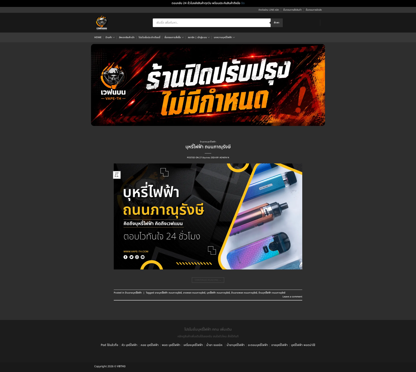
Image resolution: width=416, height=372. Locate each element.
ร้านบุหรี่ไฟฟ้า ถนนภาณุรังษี (271, 293)
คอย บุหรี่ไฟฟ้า (150, 345)
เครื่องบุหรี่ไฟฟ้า (193, 345)
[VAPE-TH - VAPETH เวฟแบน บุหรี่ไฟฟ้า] (101, 22)
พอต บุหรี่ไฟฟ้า (171, 345)
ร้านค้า (109, 37)
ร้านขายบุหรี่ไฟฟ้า (208, 141)
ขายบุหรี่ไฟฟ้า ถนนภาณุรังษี (168, 293)
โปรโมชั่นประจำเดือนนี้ (149, 37)
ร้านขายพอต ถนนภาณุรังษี (244, 293)
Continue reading (208, 280)
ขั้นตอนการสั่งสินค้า (292, 10)
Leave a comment (292, 297)
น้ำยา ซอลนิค (214, 345)
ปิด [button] (243, 3)
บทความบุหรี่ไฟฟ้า (223, 37)
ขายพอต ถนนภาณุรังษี (194, 293)
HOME (97, 37)
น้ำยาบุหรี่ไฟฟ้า (236, 345)
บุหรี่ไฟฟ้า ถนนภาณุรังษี (208, 146)
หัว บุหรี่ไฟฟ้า (129, 345)
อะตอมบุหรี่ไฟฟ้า (258, 345)
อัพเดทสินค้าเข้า (127, 37)
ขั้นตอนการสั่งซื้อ (172, 37)
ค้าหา (276, 22)
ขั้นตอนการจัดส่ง (314, 10)
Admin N (224, 157)
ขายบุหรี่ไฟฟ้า (279, 345)
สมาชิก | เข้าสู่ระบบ (197, 37)
